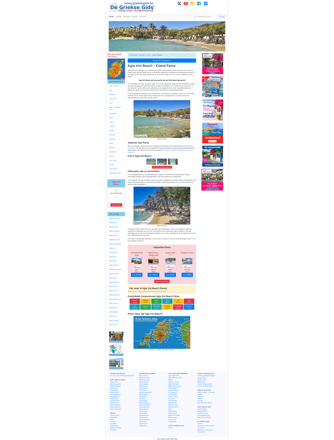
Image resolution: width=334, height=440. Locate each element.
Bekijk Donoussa (114, 239)
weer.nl (134, 291)
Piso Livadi (112, 160)
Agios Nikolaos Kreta (175, 378)
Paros (148, 55)
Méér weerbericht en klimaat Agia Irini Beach (152, 291)
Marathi (111, 130)
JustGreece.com (202, 413)
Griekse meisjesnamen (204, 386)
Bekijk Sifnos (113, 308)
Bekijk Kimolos (114, 265)
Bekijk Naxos (113, 286)
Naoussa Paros (173, 407)
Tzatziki (200, 398)
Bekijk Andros (113, 227)
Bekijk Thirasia (114, 320)
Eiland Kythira (143, 409)
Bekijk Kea (112, 256)
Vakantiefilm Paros (115, 173)
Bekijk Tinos (113, 325)
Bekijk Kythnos (114, 273)
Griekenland (133, 55)
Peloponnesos (114, 415)
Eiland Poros (143, 417)
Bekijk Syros (113, 316)
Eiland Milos (143, 413)
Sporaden (113, 430)
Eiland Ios (142, 398)
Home (111, 16)
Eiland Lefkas (114, 392)
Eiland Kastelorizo (145, 405)
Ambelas (112, 94)
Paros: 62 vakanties (161, 281)
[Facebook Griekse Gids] (199, 3)
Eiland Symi (143, 421)
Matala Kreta (172, 403)
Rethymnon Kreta (174, 415)
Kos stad (171, 398)
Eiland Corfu (114, 382)
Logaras (112, 126)
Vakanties (126, 16)
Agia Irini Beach (114, 86)
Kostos (111, 118)
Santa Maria (113, 169)
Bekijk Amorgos (114, 218)
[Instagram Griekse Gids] (192, 3)
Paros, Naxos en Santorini (170, 150)
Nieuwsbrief (201, 432)
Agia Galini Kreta (173, 376)
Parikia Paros (172, 413)
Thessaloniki (172, 421)
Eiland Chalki (143, 386)
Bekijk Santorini (114, 295)
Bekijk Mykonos (114, 282)
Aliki (110, 90)
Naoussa (112, 147)
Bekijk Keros (113, 261)
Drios (111, 103)
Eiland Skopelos (144, 419)
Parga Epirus (172, 411)
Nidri (169, 409)
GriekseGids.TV (202, 411)
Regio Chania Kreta (174, 386)
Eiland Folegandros (145, 392)
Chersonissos (172, 388)
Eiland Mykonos (115, 394)
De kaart (135, 16)
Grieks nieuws (202, 380)
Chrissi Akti (113, 99)
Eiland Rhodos (115, 401)
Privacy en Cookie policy (205, 426)
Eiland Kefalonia (115, 386)
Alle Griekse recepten (204, 403)
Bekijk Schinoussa (115, 299)
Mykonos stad (173, 405)
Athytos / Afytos (173, 382)
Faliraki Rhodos (173, 390)
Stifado (199, 394)
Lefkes (111, 122)
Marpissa (112, 139)
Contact (200, 423)
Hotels (170, 428)
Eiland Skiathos (115, 407)
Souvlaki (200, 401)
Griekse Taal (201, 378)
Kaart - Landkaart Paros (115, 108)
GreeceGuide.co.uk (203, 415)
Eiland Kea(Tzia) (144, 407)
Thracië (112, 421)
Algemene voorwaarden (205, 430)
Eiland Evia (142, 390)
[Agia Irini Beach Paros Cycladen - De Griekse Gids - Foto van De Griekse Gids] (151, 161)
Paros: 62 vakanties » (162, 60)
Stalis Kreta (172, 419)
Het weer (142, 16)
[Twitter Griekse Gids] (179, 3)
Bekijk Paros (113, 291)
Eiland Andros (143, 382)
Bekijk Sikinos (113, 312)
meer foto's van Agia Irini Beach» (162, 167)
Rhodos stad (172, 417)
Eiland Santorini (115, 405)
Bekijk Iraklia (113, 252)
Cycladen (142, 55)
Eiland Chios (143, 388)
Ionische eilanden (115, 428)
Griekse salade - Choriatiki (206, 392)
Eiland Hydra (143, 394)
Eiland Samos (114, 403)
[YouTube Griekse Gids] (185, 3)
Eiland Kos (113, 388)
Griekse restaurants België (206, 376)
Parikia (174, 74)
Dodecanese (114, 426)
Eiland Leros (143, 411)
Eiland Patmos (144, 415)
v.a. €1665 (187, 275)
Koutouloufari (172, 401)
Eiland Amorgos (144, 380)
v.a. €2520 (153, 275)
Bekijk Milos (113, 278)
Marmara (112, 135)
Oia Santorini (172, 394)
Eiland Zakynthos (115, 409)
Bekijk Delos (113, 235)
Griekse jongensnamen (204, 384)
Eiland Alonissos (144, 378)
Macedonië (113, 417)
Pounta (111, 164)
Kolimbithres (113, 113)
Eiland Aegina (143, 376)
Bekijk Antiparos (114, 231)
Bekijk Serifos (113, 303)
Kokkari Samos (173, 396)
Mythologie (201, 382)
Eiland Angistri (144, 384)
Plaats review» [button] (116, 205)
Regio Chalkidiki (173, 384)
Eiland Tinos (143, 426)
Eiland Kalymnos (144, 403)
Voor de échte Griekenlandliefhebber (122, 376)
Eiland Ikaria (143, 396)
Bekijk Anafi (113, 222)
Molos (111, 143)
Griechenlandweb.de (204, 417)
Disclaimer (200, 428)
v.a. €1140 (170, 275)
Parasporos (113, 152)
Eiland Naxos (114, 396)
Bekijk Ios (112, 248)
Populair (119, 16)
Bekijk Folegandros (115, 244)
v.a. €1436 (136, 275)
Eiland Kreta (114, 390)
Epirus (112, 419)
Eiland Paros (114, 398)
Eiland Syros (143, 423)
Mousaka (200, 396)
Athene (170, 380)
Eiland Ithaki (143, 401)
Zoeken (221, 16)
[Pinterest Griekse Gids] (205, 3)
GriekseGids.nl (202, 409)
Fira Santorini (172, 392)
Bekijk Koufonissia (115, 269)
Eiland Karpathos (115, 384)
